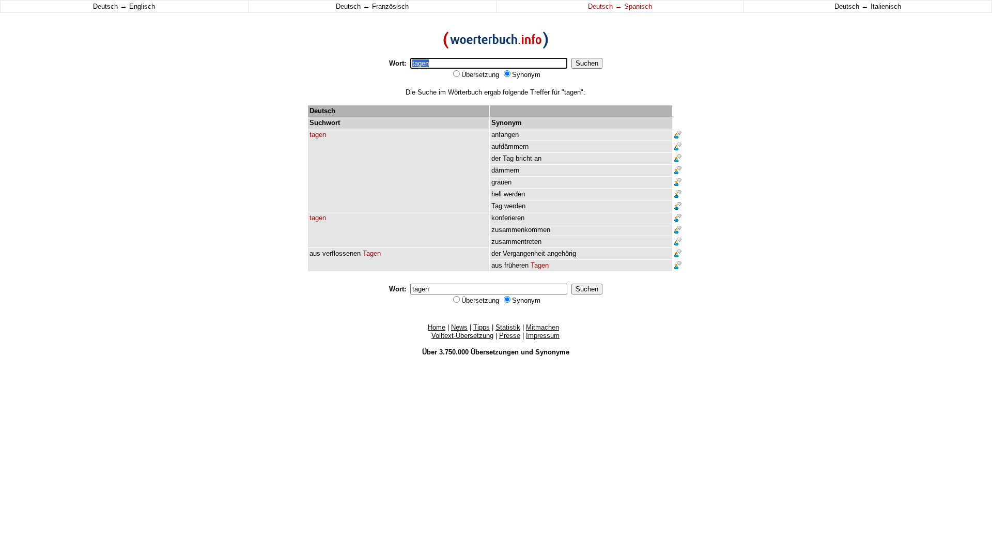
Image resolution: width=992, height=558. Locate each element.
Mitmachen (542, 327)
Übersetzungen (495, 352)
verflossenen (341, 253)
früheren (516, 265)
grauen (501, 182)
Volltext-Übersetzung (462, 335)
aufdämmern (510, 146)
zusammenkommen (520, 230)
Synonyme (552, 352)
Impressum (543, 335)
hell (496, 194)
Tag (508, 158)
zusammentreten (516, 241)
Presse (509, 335)
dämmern (505, 170)
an (537, 158)
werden (514, 194)
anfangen (505, 134)
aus (314, 253)
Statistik (507, 327)
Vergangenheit (524, 253)
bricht (524, 158)
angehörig (561, 253)
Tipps (481, 327)
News (459, 327)
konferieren (507, 218)
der (496, 158)
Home (436, 327)
